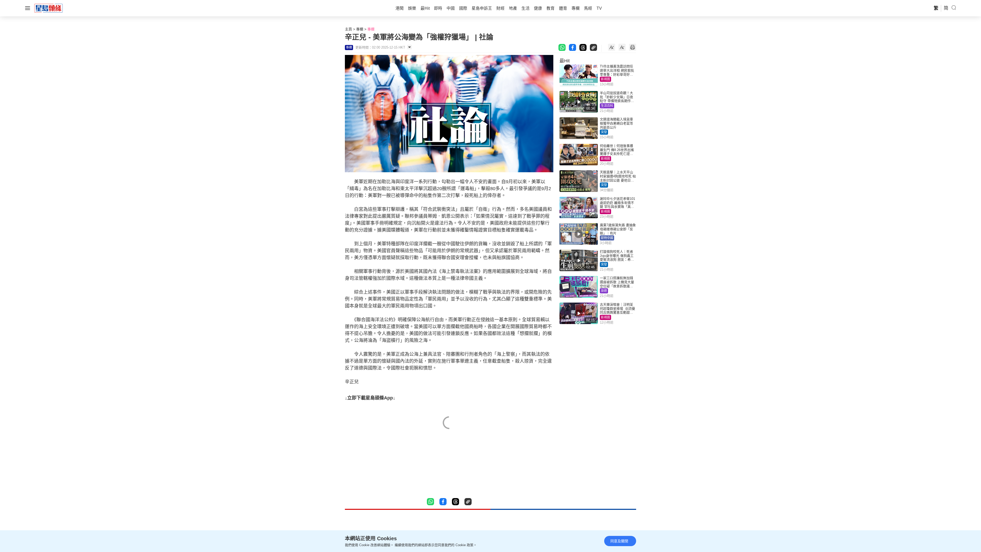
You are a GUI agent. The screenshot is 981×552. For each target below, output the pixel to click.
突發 (604, 132)
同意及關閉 (619, 541)
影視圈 (605, 79)
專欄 (359, 29)
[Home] (48, 7)
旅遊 (604, 290)
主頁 (348, 29)
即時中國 (607, 237)
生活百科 (607, 105)
